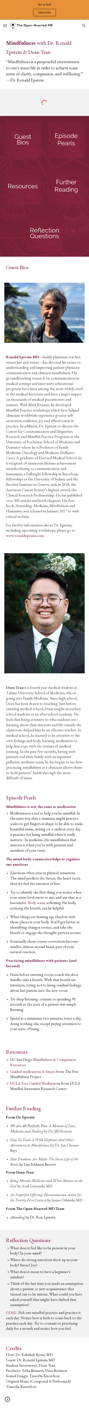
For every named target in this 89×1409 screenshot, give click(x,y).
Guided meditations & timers (32, 1071)
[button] (5, 25)
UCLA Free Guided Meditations (35, 1083)
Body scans (36, 902)
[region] (44, 10)
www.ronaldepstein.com (25, 535)
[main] (44, 60)
